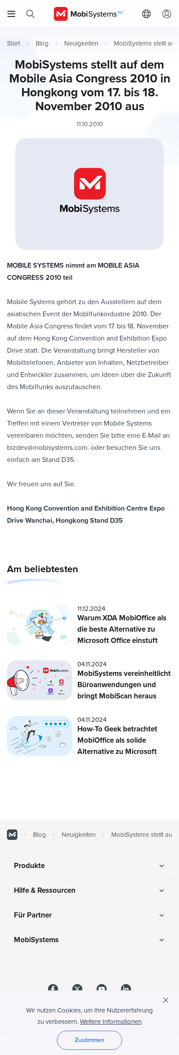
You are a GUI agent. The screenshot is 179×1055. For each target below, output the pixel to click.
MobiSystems (36, 939)
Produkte (29, 865)
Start (13, 43)
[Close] (166, 1000)
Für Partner (33, 915)
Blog (42, 43)
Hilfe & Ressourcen (45, 890)
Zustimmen (89, 1040)
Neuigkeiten (81, 43)
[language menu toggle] (148, 14)
